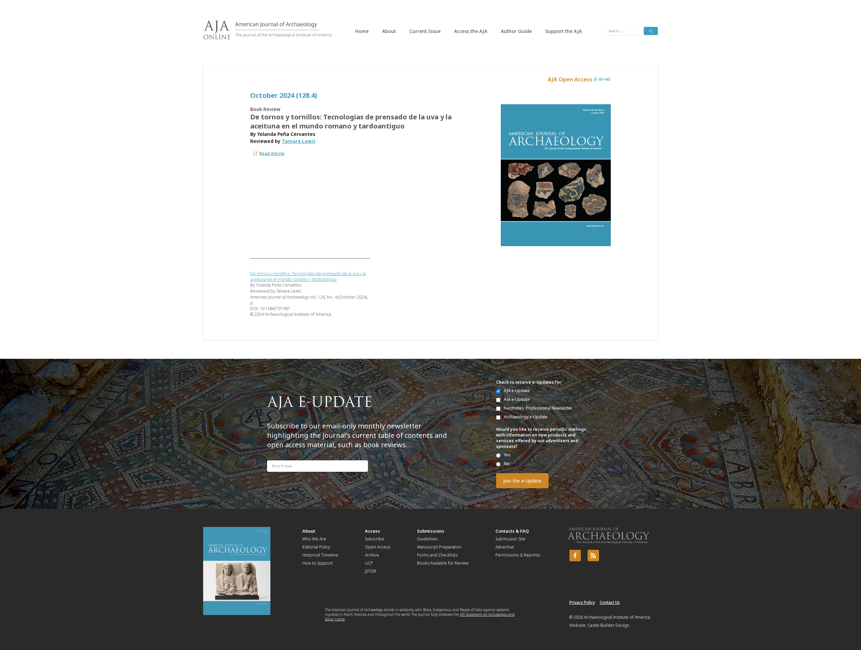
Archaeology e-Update (526, 417)
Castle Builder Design (608, 625)
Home (362, 31)
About (389, 31)
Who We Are (314, 539)
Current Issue (425, 31)
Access (372, 531)
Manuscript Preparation (439, 547)
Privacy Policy (582, 602)
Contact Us (610, 602)
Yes (507, 455)
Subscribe (374, 539)
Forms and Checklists (437, 555)
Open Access (377, 547)
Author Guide (516, 31)
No (507, 463)
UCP (369, 563)
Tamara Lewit (298, 141)
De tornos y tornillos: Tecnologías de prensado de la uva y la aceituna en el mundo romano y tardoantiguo (308, 276)
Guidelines (427, 539)
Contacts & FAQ (512, 531)
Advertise (504, 547)
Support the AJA (563, 31)
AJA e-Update (517, 390)
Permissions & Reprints (517, 555)
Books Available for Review (443, 563)
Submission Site (510, 539)
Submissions (430, 531)
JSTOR (370, 571)
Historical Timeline (320, 555)
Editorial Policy (316, 547)
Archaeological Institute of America (617, 617)
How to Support (317, 563)
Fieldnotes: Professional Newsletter (538, 408)
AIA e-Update (517, 399)
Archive (372, 555)
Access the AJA (470, 31)
